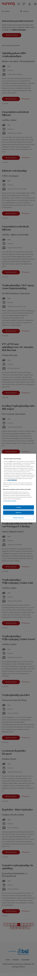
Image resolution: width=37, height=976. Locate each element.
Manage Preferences (18, 517)
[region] (18, 488)
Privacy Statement (12, 480)
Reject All (18, 512)
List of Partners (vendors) (9, 501)
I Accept (18, 507)
